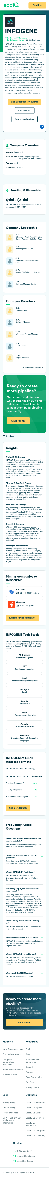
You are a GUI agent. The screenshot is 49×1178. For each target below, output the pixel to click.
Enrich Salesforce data (13, 1070)
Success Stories (10, 1075)
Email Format (24, 110)
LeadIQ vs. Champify (35, 1136)
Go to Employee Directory (31, 367)
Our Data (30, 1082)
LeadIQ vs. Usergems (35, 1131)
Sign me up (18, 420)
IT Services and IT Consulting (16, 38)
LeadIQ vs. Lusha (33, 1113)
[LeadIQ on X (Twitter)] (40, 1173)
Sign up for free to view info (24, 102)
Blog (28, 1054)
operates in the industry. (23, 925)
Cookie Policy (9, 1108)
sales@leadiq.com (25, 1161)
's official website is (23, 843)
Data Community (34, 1077)
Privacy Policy (9, 1103)
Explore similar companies (22, 618)
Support (29, 1067)
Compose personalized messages (8, 1062)
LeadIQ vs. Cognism (35, 1118)
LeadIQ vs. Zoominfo (35, 1103)
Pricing (29, 1049)
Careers (29, 1072)
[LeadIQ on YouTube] (45, 1173)
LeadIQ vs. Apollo (34, 1108)
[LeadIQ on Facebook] (38, 1173)
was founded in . (19, 975)
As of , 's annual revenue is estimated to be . (22, 859)
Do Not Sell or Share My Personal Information (12, 1120)
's (22, 876)
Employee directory (24, 119)
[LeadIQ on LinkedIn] (43, 1173)
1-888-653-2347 (24, 1151)
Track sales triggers (12, 1054)
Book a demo (24, 1022)
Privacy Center (33, 1087)
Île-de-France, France (15, 40)
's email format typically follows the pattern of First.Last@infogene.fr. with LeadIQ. (24, 959)
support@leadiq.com (26, 1156)
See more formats (18, 808)
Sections (10, 436)
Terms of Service (10, 1113)
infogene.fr (36, 845)
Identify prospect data (13, 1049)
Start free (37, 5)
